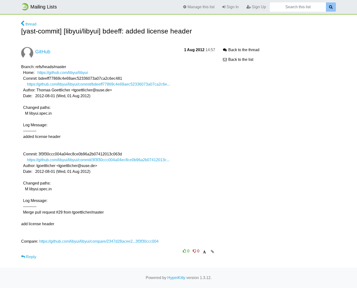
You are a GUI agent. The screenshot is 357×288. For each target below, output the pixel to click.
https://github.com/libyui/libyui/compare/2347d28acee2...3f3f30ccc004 (99, 241)
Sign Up (258, 7)
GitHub (42, 51)
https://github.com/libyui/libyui (62, 73)
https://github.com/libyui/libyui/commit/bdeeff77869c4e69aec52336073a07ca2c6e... (98, 84)
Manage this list (200, 7)
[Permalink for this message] (212, 251)
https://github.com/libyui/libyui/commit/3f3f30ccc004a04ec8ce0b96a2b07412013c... (98, 160)
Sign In (232, 7)
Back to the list (240, 59)
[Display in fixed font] (204, 252)
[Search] (331, 7)
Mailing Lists (43, 6)
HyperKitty (176, 278)
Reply (30, 257)
